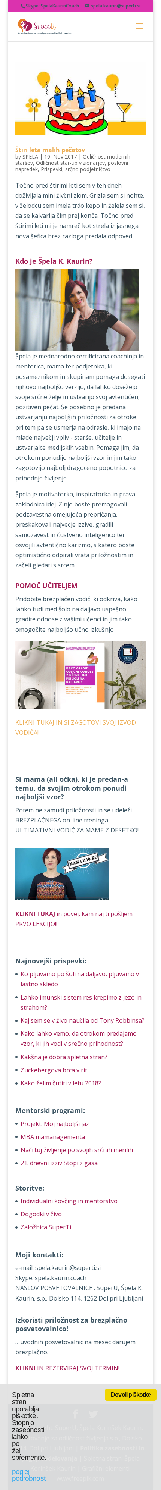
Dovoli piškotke (131, 1395)
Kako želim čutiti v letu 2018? (61, 1083)
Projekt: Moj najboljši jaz (55, 1124)
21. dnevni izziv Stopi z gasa (59, 1163)
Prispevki (51, 169)
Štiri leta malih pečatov (50, 150)
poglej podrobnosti (29, 1475)
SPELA (30, 156)
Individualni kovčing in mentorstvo (69, 1201)
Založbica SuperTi (46, 1227)
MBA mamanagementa (53, 1137)
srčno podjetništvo (87, 169)
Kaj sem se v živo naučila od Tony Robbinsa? (83, 1020)
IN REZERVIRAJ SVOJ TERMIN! (67, 1368)
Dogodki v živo (41, 1214)
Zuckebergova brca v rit (54, 1070)
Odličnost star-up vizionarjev (70, 162)
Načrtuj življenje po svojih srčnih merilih (77, 1150)
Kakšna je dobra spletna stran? (64, 1057)
